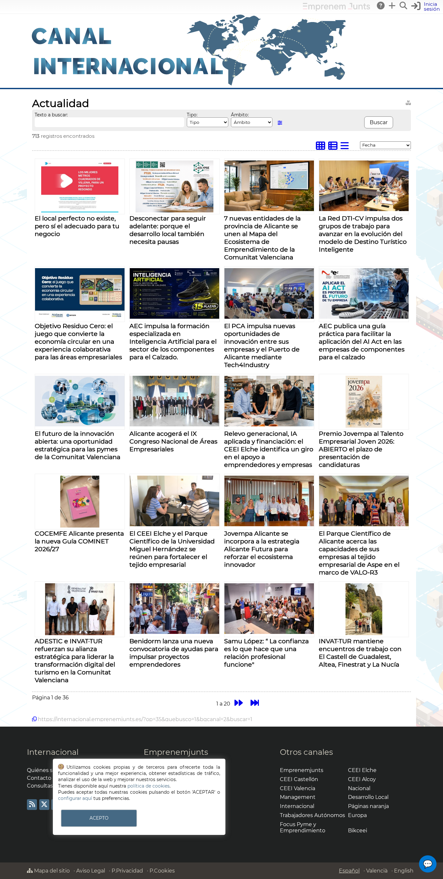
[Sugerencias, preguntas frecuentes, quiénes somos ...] (381, 5)
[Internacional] (189, 85)
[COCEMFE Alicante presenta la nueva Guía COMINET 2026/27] (79, 526)
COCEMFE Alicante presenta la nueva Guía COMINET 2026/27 (79, 541)
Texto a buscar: (51, 114)
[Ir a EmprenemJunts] (336, 9)
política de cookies (148, 786)
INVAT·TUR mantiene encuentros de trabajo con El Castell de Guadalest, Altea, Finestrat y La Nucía (360, 652)
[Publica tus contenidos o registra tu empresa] (392, 5)
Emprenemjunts (176, 752)
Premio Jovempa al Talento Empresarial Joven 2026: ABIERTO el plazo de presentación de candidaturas (361, 449)
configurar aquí (75, 798)
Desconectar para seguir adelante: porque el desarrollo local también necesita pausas (167, 229)
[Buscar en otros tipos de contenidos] (408, 101)
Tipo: (192, 114)
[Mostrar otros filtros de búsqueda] (280, 122)
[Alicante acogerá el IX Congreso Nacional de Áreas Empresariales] (174, 425)
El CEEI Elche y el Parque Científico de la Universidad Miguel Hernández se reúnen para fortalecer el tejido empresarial (172, 548)
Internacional (52, 752)
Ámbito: (240, 114)
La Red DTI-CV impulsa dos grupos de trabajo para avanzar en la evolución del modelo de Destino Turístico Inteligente (363, 233)
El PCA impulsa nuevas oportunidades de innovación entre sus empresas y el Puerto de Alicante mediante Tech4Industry (262, 345)
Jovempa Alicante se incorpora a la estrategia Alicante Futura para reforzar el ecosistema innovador (261, 548)
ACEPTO (99, 818)
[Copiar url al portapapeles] (34, 719)
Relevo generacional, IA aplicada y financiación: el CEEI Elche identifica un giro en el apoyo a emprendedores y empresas (268, 449)
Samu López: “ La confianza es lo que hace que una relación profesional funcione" (266, 652)
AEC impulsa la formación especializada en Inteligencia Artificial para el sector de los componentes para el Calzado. (173, 341)
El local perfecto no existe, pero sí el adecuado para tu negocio (77, 226)
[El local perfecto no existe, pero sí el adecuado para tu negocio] (79, 211)
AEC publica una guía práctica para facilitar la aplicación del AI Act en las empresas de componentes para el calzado (361, 341)
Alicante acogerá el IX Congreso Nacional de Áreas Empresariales (173, 441)
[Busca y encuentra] (404, 5)
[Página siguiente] (238, 702)
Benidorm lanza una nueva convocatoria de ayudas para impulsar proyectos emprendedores (173, 652)
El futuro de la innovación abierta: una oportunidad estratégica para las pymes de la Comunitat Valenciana (77, 445)
